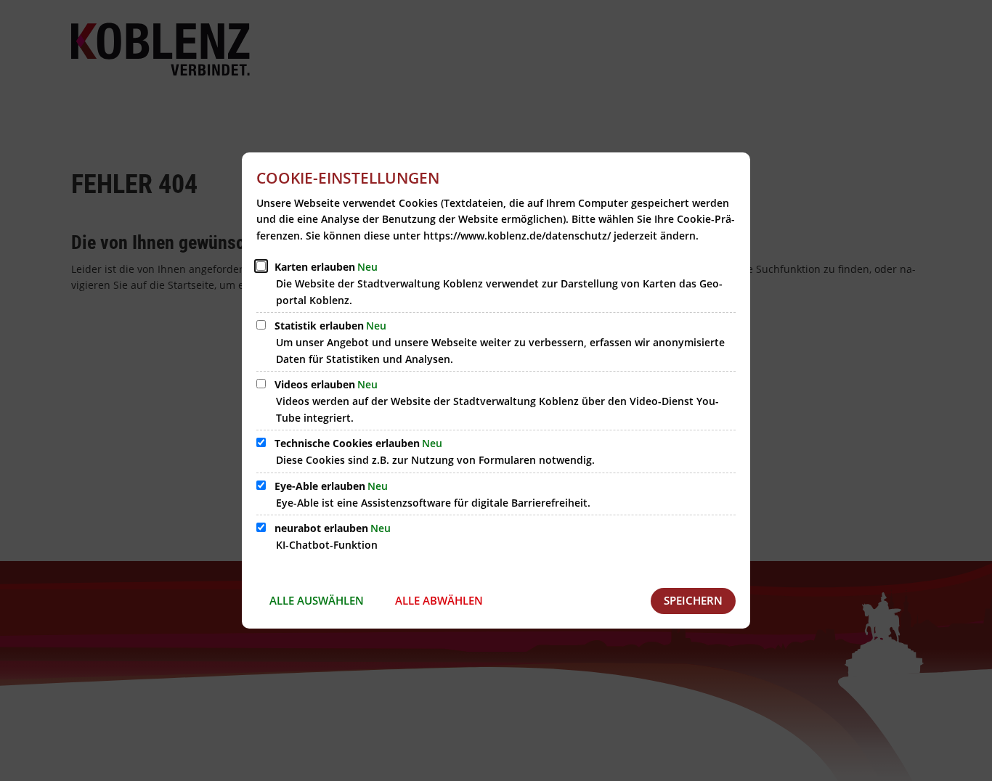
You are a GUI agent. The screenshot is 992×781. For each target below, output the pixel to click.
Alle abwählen (439, 600)
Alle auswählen (316, 600)
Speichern (693, 600)
